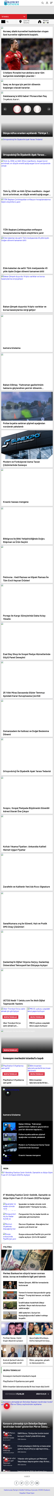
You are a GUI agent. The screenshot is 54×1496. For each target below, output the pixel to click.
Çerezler (35, 1490)
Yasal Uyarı (30, 1493)
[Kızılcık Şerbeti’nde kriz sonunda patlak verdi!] (13, 1351)
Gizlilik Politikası (25, 1490)
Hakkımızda (8, 1490)
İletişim (15, 1490)
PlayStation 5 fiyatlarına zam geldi (18, 1381)
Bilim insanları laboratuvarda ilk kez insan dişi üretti (26, 1386)
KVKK (41, 1490)
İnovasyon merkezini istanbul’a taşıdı (19, 1376)
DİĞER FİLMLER (41, 1394)
